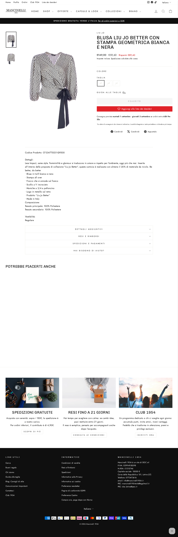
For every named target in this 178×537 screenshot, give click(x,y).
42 (100, 83)
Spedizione (116, 58)
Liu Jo (101, 32)
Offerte (64, 11)
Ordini (24, 2)
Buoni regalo (11, 467)
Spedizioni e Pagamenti (89, 243)
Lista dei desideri (49, 2)
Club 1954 (34, 2)
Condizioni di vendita (71, 463)
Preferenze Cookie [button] (69, 495)
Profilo (16, 2)
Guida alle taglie (13, 476)
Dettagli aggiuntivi (89, 229)
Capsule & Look (88, 11)
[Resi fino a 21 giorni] (89, 393)
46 (116, 83)
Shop (47, 11)
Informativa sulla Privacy (72, 476)
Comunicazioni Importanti (17, 486)
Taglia (101, 77)
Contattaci (10, 490)
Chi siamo (10, 472)
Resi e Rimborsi (89, 236)
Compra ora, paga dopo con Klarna (77, 499)
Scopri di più (32, 431)
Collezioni (114, 11)
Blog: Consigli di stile (15, 481)
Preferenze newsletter (71, 486)
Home (8, 2)
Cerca (8, 463)
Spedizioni (66, 472)
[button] (134, 109)
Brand (134, 11)
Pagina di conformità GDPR (73, 490)
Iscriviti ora (145, 435)
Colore (102, 71)
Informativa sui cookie (71, 481)
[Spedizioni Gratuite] (32, 393)
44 (108, 83)
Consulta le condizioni (89, 435)
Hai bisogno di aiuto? (89, 250)
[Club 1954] (145, 393)
